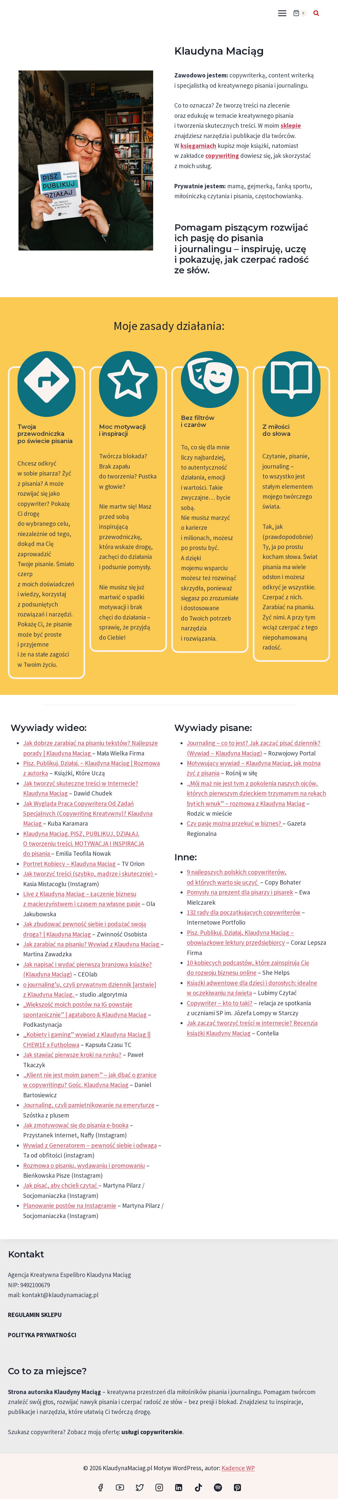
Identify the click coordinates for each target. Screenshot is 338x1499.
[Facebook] (100, 1487)
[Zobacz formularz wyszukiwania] (316, 13)
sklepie (291, 125)
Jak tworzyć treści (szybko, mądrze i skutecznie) (88, 874)
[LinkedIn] (179, 1487)
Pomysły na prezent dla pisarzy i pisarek (240, 892)
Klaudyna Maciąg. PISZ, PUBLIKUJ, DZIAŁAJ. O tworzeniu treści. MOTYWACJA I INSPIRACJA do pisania (83, 844)
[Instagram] (159, 1487)
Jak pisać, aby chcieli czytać (60, 1185)
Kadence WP (238, 1468)
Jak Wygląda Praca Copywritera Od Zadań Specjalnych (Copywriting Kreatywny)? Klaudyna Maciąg (87, 813)
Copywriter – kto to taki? (220, 1003)
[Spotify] (218, 1487)
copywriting (222, 155)
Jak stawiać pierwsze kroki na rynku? (72, 1055)
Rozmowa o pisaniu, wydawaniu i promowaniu (84, 1165)
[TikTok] (198, 1487)
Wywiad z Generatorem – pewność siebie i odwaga (90, 1145)
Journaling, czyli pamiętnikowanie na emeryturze (88, 1105)
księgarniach (198, 146)
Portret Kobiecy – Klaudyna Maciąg (69, 864)
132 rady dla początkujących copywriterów (243, 912)
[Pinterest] (237, 1487)
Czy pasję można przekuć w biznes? (235, 823)
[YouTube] (120, 1487)
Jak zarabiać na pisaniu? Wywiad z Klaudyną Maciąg (91, 944)
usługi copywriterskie (152, 1432)
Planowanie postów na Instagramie (69, 1205)
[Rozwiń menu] (282, 13)
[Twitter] (139, 1487)
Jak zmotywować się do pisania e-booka (75, 1125)
